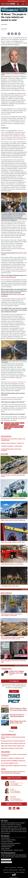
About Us (7, 867)
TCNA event (14, 225)
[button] (25, 674)
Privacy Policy (13, 867)
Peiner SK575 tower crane (18, 427)
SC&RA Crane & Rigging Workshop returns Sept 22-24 (16, 673)
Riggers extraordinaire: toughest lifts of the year (13, 765)
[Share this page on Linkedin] (16, 34)
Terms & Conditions (20, 872)
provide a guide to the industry (15, 382)
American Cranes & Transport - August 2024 (12, 443)
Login (23, 4)
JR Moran (6, 427)
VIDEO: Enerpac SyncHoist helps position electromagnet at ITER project (11, 614)
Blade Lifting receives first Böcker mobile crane (13, 520)
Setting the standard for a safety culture (11, 446)
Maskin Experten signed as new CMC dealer (12, 564)
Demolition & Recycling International (10, 843)
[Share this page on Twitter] (12, 34)
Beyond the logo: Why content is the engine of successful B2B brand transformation (13, 772)
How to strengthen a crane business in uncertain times (13, 661)
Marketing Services (6, 859)
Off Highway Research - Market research (12, 850)
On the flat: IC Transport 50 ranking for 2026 (12, 758)
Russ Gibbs (11, 427)
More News (25, 589)
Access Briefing (5, 838)
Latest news (4, 454)
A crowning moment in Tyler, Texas (10, 586)
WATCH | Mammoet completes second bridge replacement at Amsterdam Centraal (12, 637)
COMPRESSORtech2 (6, 846)
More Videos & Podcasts (21, 665)
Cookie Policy (20, 867)
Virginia (5, 428)
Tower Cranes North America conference (11, 425)
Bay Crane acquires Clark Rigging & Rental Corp (13, 760)
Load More (14, 727)
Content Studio (21, 869)
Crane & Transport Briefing (8, 840)
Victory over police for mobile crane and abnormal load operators (14, 755)
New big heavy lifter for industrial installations (13, 498)
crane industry (6, 424)
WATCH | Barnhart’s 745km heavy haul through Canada (13, 475)
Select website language (13, 1)
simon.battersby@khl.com (18, 800)
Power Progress (5, 848)
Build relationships (6, 397)
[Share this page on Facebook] (8, 34)
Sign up (14, 691)
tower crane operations (14, 424)
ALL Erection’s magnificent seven (9, 763)
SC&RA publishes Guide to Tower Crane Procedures (11, 449)
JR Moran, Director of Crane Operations (10, 73)
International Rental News (8, 845)
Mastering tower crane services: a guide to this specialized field (13, 439)
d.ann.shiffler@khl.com (17, 785)
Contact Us (5, 869)
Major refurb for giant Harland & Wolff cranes (13, 542)
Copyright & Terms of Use (9, 872)
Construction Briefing (6, 841)
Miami (9, 428)
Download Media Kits (6, 862)
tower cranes (22, 95)
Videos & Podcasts (6, 593)
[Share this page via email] (19, 34)
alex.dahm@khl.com (17, 792)
